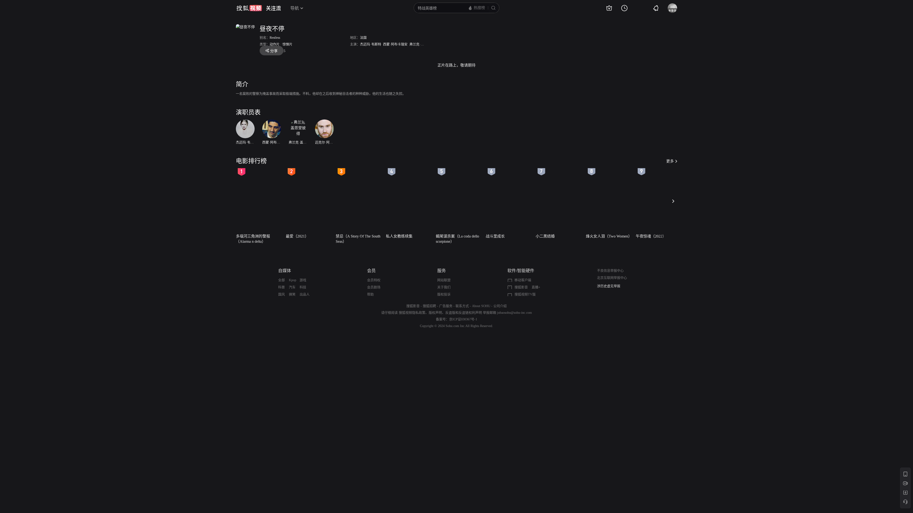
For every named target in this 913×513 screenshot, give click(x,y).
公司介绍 (500, 306)
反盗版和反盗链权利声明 (463, 312)
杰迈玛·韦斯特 (370, 44)
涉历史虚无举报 (608, 286)
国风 (281, 294)
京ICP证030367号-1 (463, 319)
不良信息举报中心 (610, 270)
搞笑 (292, 294)
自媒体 (284, 270)
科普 (281, 287)
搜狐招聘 (429, 306)
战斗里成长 (495, 236)
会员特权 (373, 280)
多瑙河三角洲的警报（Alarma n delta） (253, 238)
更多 (670, 161)
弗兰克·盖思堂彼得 (423, 44)
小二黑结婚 (545, 236)
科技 (303, 287)
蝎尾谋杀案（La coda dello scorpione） (457, 238)
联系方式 (462, 306)
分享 (274, 51)
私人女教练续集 (399, 236)
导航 (294, 8)
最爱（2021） (297, 236)
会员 (371, 270)
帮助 (370, 294)
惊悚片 (287, 44)
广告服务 (445, 306)
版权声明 (435, 312)
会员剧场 (373, 287)
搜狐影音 (521, 287)
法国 (363, 37)
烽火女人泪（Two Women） (609, 236)
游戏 (303, 280)
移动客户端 (523, 280)
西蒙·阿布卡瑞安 (395, 44)
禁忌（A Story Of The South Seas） (358, 238)
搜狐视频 (249, 8)
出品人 (305, 294)
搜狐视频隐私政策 (412, 312)
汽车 (292, 287)
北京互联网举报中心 (612, 278)
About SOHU (481, 306)
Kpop (292, 280)
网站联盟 (444, 280)
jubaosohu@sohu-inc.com (514, 312)
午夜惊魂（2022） (651, 236)
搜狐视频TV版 (525, 294)
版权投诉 (444, 294)
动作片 (275, 44)
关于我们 (444, 287)
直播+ (536, 287)
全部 (281, 280)
